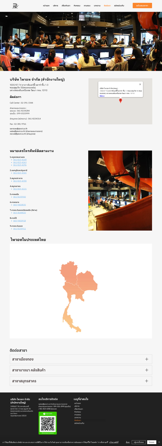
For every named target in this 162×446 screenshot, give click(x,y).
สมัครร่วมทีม (79, 423)
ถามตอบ (77, 414)
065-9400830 (19, 205)
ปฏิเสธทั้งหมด (139, 442)
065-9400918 (19, 221)
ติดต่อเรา (77, 420)
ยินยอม (151, 442)
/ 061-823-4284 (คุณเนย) (48, 409)
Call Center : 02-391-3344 (21, 103)
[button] (142, 5)
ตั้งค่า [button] (128, 442)
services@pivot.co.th (18, 128)
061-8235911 (19, 229)
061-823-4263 (20, 162)
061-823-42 (18, 165)
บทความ (77, 417)
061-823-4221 (20, 189)
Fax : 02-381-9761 (18, 124)
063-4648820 (19, 213)
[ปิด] (159, 442)
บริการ (76, 406)
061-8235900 (19, 197)
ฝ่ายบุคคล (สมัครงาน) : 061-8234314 (25, 118)
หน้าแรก (77, 403)
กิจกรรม (77, 412)
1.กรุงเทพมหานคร (17, 157)
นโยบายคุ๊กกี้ (113, 442)
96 (25, 165)
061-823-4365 (20, 173)
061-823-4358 (20, 181)
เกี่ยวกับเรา (78, 409)
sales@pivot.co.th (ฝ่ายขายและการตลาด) (53, 404)
